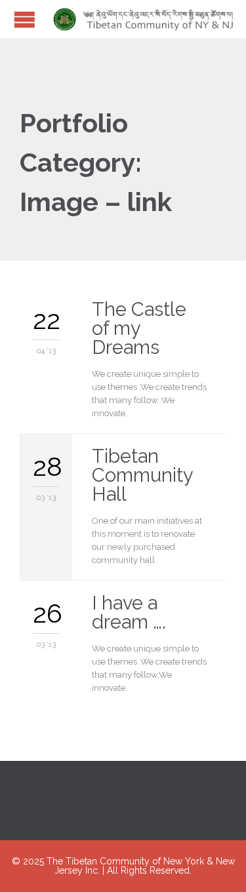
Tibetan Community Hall (142, 475)
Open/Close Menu (24, 19)
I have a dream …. (129, 612)
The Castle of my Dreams (139, 328)
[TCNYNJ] (139, 19)
